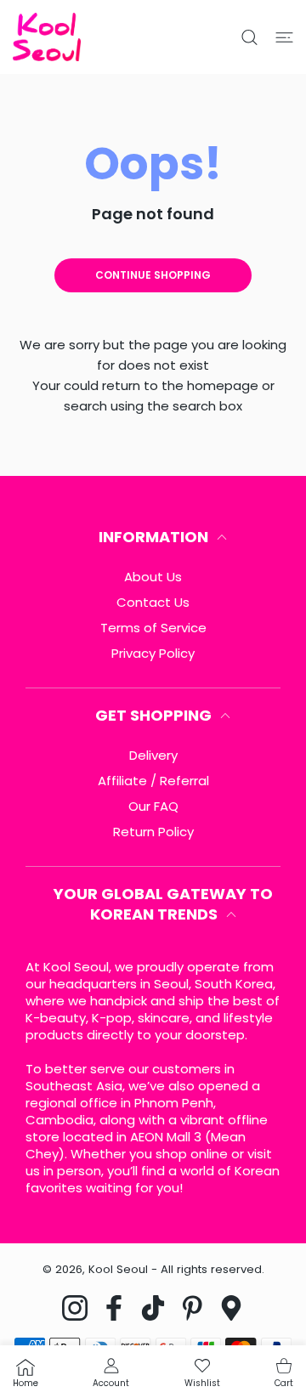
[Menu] (284, 37)
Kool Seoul (118, 1269)
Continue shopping (153, 275)
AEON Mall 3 (165, 1137)
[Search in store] (249, 37)
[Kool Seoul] (47, 37)
